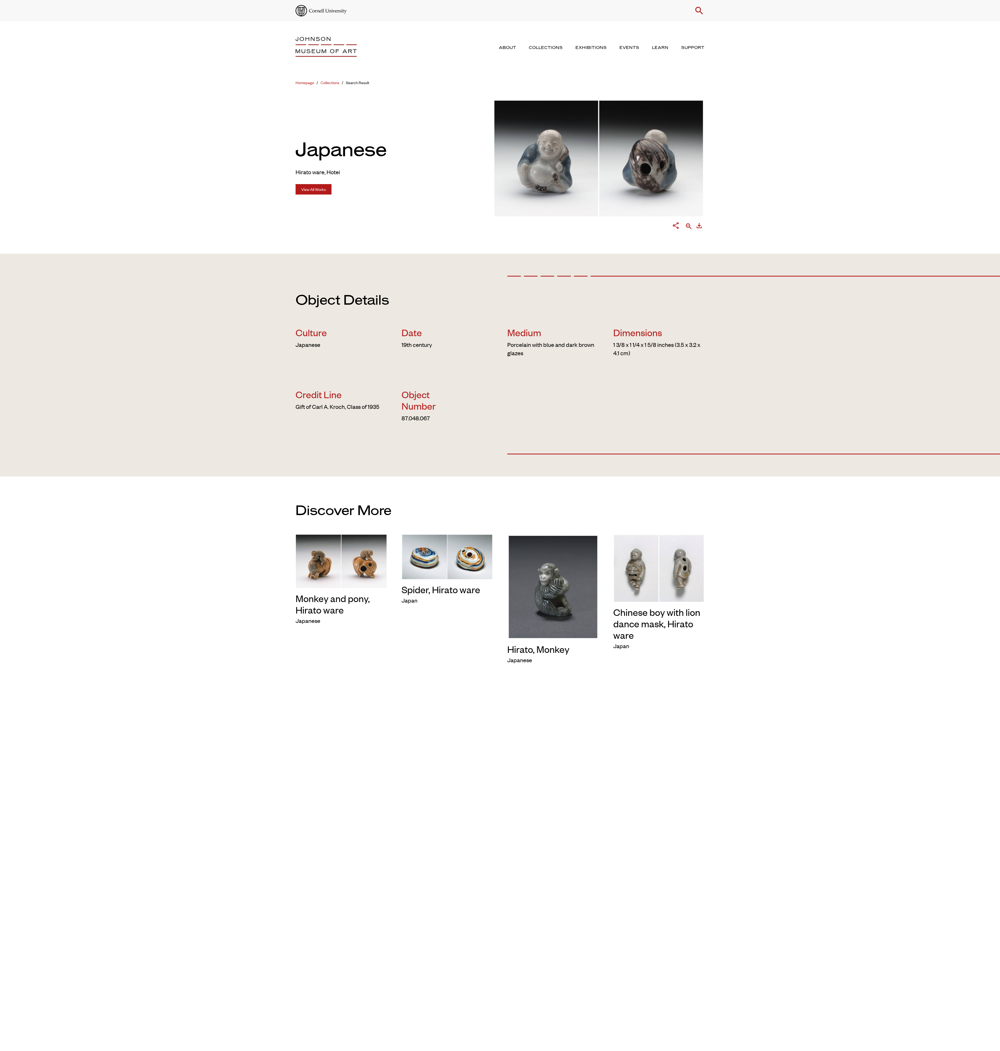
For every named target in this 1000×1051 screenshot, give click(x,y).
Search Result (357, 82)
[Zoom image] (689, 226)
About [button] (507, 47)
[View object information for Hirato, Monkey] (553, 586)
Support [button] (692, 47)
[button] (699, 10)
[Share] (676, 227)
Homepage (305, 82)
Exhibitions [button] (591, 47)
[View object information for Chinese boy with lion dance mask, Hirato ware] (659, 567)
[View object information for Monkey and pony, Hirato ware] (341, 560)
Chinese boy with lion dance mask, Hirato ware (656, 623)
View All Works (313, 189)
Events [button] (629, 47)
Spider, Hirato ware (441, 589)
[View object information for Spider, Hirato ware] (447, 556)
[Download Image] (699, 226)
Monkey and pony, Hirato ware (333, 604)
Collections (330, 82)
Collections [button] (546, 47)
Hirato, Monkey (538, 649)
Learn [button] (660, 47)
